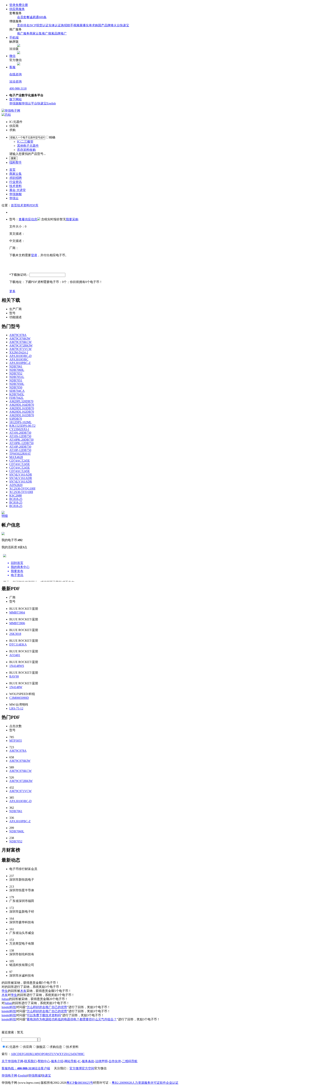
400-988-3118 (18, 88)
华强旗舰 (15, 103)
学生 (5, 990)
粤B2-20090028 (122, 1082)
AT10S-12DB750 (20, 436)
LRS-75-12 (16, 708)
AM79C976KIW (19, 338)
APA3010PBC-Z (20, 363)
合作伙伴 (115, 1061)
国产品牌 (104, 25)
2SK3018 (15, 633)
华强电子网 (9, 1075)
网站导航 (70, 1061)
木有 (23, 990)
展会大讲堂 (17, 190)
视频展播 (79, 25)
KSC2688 (15, 495)
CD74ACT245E (19, 460)
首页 (12, 169)
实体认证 (54, 25)
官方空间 (88, 1068)
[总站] (6, 114)
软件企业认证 (169, 1082)
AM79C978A (18, 335)
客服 (12, 67)
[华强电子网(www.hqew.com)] (11, 110)
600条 (43, 17)
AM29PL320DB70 (21, 401)
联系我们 (30, 1061)
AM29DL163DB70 (21, 408)
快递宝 (124, 25)
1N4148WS (16, 665)
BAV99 (14, 676)
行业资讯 (15, 182)
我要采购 (72, 219)
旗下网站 (15, 99)
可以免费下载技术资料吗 (44, 1015)
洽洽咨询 (15, 81)
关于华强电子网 (12, 1061)
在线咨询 (15, 74)
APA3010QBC (18, 359)
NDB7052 (15, 373)
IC (83, 1054)
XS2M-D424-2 (18, 352)
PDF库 (33, 205)
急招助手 (67, 25)
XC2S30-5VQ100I (21, 492)
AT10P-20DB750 (20, 446)
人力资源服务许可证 (146, 1082)
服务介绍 (57, 1061)
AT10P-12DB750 (20, 450)
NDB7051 (15, 380)
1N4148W (15, 687)
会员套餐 (23, 17)
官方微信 (100, 1068)
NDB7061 (15, 366)
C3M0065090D (19, 697)
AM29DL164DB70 (21, 404)
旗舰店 (41, 1046)
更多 (12, 291)
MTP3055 (15, 740)
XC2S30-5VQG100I (22, 488)
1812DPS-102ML (20, 422)
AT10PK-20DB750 (21, 439)
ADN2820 (15, 485)
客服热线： (18, 1068)
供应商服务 (17, 9)
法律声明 (101, 1061)
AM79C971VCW (20, 349)
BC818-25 (15, 499)
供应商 (27, 1046)
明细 (5, 515)
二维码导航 (129, 1061)
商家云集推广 (38, 33)
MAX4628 (16, 457)
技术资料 (15, 186)
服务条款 (88, 1061)
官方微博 (75, 1068)
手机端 (14, 37)
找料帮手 (15, 162)
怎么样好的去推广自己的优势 (47, 1007)
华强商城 (34, 1075)
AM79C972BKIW (21, 345)
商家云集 (15, 173)
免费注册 (22, 5)
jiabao (5, 999)
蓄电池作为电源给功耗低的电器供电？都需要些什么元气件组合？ (72, 1019)
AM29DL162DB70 (21, 411)
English (51, 103)
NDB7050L (16, 383)
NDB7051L (16, 376)
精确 (52, 137)
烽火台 (115, 25)
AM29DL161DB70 (21, 415)
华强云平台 (29, 103)
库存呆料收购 (26, 149)
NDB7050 (15, 387)
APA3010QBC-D (20, 356)
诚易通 (34, 17)
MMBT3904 (17, 612)
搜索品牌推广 (57, 33)
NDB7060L (16, 370)
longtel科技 (9, 1007)
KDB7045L (16, 394)
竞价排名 (23, 25)
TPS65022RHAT (20, 453)
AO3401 (14, 655)
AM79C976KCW (20, 342)
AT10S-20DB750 (20, 432)
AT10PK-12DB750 (21, 443)
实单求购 (92, 25)
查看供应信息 (28, 219)
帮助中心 (44, 1061)
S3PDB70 (15, 418)
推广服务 (23, 33)
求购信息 (56, 1046)
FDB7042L (16, 397)
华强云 (14, 198)
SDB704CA (17, 390)
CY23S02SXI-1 (19, 429)
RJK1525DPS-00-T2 (22, 425)
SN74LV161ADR (20, 474)
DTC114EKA (18, 644)
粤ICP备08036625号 (79, 1082)
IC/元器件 (12, 1046)
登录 (12, 5)
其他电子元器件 (28, 145)
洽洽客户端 (42, 1068)
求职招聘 (15, 177)
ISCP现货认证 (38, 25)
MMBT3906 (17, 623)
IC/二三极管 (25, 141)
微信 (12, 56)
